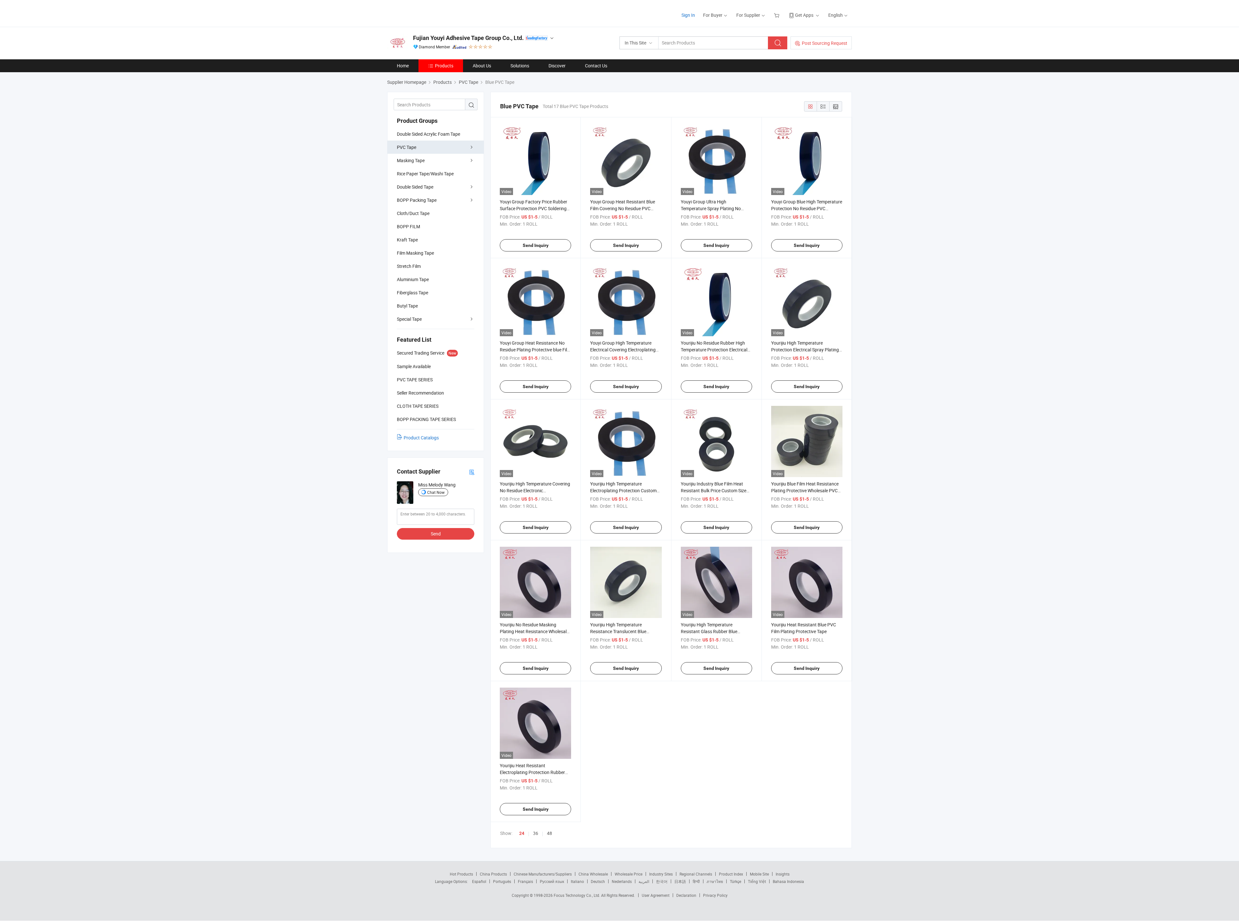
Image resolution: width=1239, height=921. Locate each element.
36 (535, 833)
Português (502, 881)
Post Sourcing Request (824, 43)
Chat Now (436, 492)
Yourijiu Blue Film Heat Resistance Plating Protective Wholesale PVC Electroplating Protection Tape (805, 490)
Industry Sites (661, 874)
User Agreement (656, 895)
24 (521, 833)
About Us (482, 66)
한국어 (662, 881)
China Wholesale (593, 874)
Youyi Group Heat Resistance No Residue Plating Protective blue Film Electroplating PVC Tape (535, 349)
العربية (644, 881)
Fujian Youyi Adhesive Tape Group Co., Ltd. (468, 37)
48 (549, 833)
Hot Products (461, 874)
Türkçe (735, 881)
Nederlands (622, 881)
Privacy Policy (715, 895)
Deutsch (598, 881)
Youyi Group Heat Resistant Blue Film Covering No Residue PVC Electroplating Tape (622, 208)
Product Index (731, 874)
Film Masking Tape (415, 253)
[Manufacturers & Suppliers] (428, 12)
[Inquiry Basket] (777, 15)
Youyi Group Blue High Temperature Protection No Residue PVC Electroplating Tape (806, 208)
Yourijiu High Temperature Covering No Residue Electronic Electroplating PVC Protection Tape (535, 490)
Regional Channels (696, 874)
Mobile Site (759, 874)
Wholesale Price (628, 874)
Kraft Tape (407, 240)
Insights (783, 874)
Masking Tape (411, 160)
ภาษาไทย (715, 881)
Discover (557, 66)
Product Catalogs (421, 438)
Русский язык (552, 881)
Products (444, 66)
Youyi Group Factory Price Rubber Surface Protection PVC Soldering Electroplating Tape (533, 208)
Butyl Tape (407, 306)
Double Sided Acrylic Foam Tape (428, 134)
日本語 (680, 881)
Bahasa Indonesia (788, 881)
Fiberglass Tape (412, 292)
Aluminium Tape (413, 279)
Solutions (519, 66)
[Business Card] (471, 471)
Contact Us (596, 66)
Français (525, 881)
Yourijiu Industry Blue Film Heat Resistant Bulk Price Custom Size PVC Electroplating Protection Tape (716, 490)
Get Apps (804, 15)
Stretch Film (409, 266)
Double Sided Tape (415, 187)
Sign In (688, 15)
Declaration (686, 895)
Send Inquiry (536, 245)
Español (479, 881)
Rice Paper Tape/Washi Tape (425, 174)
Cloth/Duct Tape (413, 213)
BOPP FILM (408, 226)
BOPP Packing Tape (417, 200)
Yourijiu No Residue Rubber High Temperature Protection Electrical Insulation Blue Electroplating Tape (715, 349)
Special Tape (409, 319)
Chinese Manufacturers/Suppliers (543, 874)
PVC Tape (406, 147)
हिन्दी (696, 881)
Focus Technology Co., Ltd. (577, 895)
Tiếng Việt (757, 881)
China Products (493, 874)
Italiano (577, 881)
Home (403, 66)
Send (436, 534)
